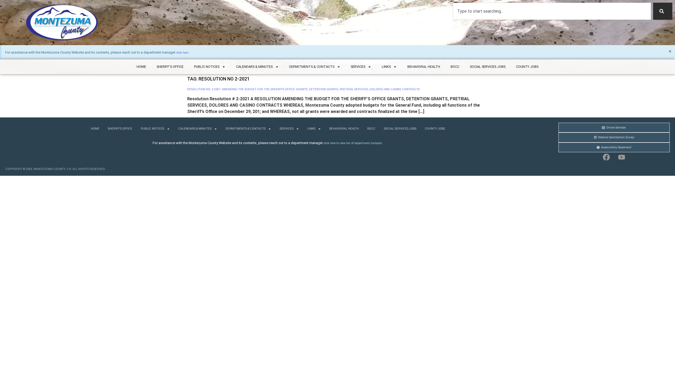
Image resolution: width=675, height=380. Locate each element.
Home (141, 67)
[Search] (662, 11)
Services (358, 67)
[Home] (62, 22)
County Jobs (527, 67)
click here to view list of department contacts (353, 143)
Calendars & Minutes (254, 67)
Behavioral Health (423, 67)
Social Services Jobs (487, 67)
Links (386, 67)
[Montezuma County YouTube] (622, 157)
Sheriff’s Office (170, 67)
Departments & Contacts (311, 67)
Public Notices (206, 67)
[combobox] (552, 11)
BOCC (455, 67)
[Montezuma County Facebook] (606, 157)
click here (182, 52)
